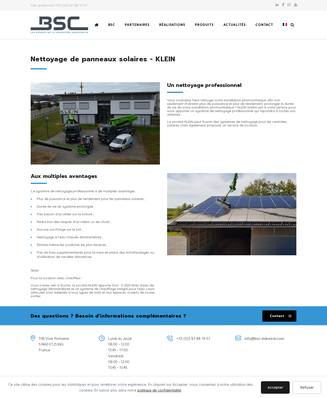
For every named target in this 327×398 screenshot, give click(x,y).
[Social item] (277, 5)
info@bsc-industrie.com (264, 338)
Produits (204, 25)
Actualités (234, 25)
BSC (111, 25)
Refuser (307, 387)
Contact (264, 25)
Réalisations (172, 25)
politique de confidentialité (159, 390)
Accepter (275, 387)
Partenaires (137, 25)
